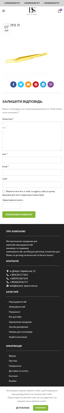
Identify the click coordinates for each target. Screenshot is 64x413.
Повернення (15, 366)
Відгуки (12, 355)
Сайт (4, 178)
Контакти (13, 376)
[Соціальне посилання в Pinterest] (36, 84)
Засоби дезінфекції (18, 326)
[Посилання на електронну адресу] (28, 84)
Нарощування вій (17, 301)
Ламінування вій (17, 306)
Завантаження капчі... (13, 200)
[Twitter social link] (21, 84)
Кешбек (12, 381)
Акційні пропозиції (18, 337)
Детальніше (23, 407)
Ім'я (5, 153)
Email (5, 166)
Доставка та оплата (18, 370)
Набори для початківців (20, 331)
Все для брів (15, 316)
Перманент (14, 311)
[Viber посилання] (51, 84)
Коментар (8, 118)
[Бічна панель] (4, 128)
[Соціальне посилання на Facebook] (13, 84)
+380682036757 (12, 3)
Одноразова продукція (20, 322)
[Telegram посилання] (43, 84)
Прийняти (40, 408)
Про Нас (13, 360)
